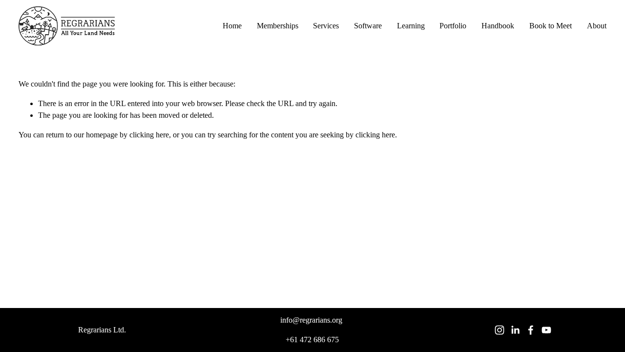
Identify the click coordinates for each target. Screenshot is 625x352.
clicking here (149, 135)
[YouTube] (546, 330)
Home (232, 26)
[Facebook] (531, 330)
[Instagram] (499, 330)
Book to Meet (550, 26)
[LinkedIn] (515, 330)
